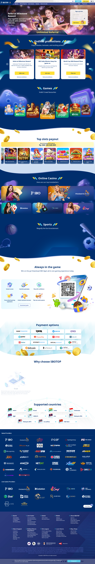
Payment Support (74, 484)
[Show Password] (84, 18)
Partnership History (74, 486)
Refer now (21, 73)
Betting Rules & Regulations (45, 524)
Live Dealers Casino (74, 513)
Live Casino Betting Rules (32, 497)
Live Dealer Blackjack (31, 487)
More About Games (46, 482)
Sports (16, 3)
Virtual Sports (23, 3)
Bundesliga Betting (45, 498)
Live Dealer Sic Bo (31, 486)
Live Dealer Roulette (31, 484)
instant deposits (73, 349)
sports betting (60, 512)
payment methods (75, 514)
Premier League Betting (46, 494)
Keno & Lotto (44, 3)
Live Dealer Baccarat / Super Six (31, 483)
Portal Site (15, 502)
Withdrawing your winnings (71, 350)
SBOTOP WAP (59, 482)
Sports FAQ (15, 498)
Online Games (45, 480)
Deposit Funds (59, 495)
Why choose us (74, 482)
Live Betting (15, 483)
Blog (26, 524)
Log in (78, 1)
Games (37, 3)
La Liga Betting (45, 495)
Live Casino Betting (31, 480)
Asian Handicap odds (47, 351)
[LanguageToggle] (92, 1)
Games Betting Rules (31, 498)
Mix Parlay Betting (16, 484)
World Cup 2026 (45, 500)
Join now (85, 1)
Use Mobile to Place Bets (61, 499)
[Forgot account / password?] (73, 1)
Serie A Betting (45, 496)
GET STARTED (35, 198)
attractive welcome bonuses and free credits (50, 349)
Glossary (15, 499)
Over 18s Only (30, 499)
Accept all (73, 561)
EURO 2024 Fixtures (46, 499)
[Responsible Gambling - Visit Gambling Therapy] (29, 506)
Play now (73, 73)
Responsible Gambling (75, 483)
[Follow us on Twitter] (65, 524)
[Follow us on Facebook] (61, 524)
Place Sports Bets (59, 496)
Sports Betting (16, 480)
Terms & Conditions (22, 77)
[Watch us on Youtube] (67, 524)
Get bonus (76, 22)
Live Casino (31, 3)
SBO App (58, 480)
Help (53, 524)
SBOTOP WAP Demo (60, 483)
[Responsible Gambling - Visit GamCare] (33, 506)
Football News (73, 495)
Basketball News (74, 496)
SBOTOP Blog (73, 494)
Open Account (59, 494)
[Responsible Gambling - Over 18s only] (38, 506)
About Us (72, 480)
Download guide (24, 268)
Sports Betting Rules (31, 495)
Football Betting (16, 482)
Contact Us (15, 494)
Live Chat (15, 496)
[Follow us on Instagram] (63, 524)
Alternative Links (16, 500)
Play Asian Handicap (60, 498)
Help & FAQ (15, 495)
